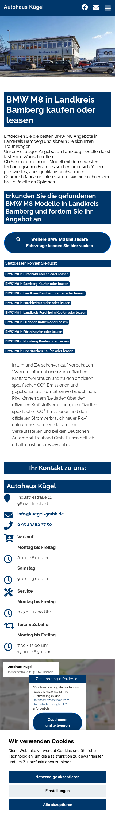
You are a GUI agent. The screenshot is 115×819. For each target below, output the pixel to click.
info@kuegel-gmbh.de (40, 514)
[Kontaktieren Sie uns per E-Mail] (96, 7)
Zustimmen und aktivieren (57, 722)
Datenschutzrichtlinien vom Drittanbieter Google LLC (51, 702)
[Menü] (107, 8)
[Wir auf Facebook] (85, 7)
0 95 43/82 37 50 (34, 524)
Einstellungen (57, 791)
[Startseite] (26, 6)
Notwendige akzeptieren (57, 777)
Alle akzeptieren (57, 804)
